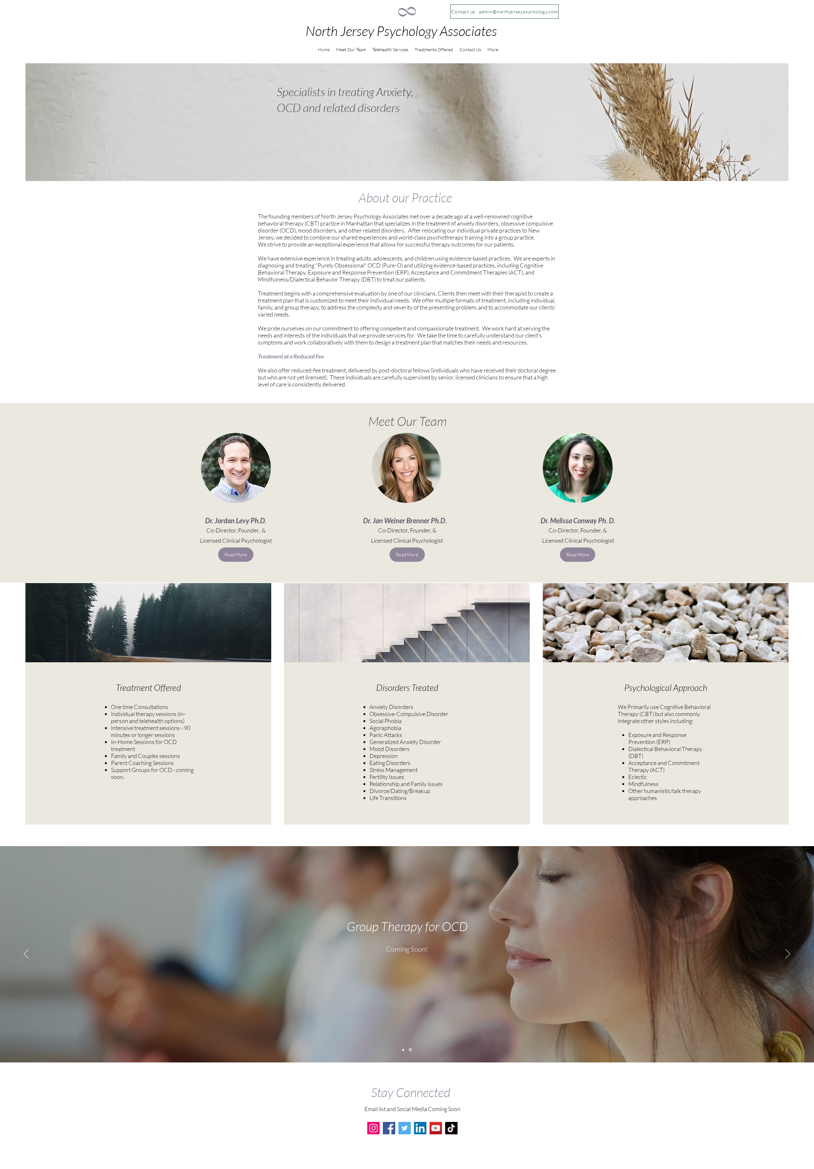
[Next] (787, 954)
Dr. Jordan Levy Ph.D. (235, 520)
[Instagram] (373, 1128)
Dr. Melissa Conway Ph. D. (578, 520)
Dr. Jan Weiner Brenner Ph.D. (405, 520)
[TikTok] (451, 1128)
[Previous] (26, 954)
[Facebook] (389, 1128)
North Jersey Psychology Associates (401, 30)
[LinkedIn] (420, 1128)
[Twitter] (404, 1128)
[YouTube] (436, 1128)
